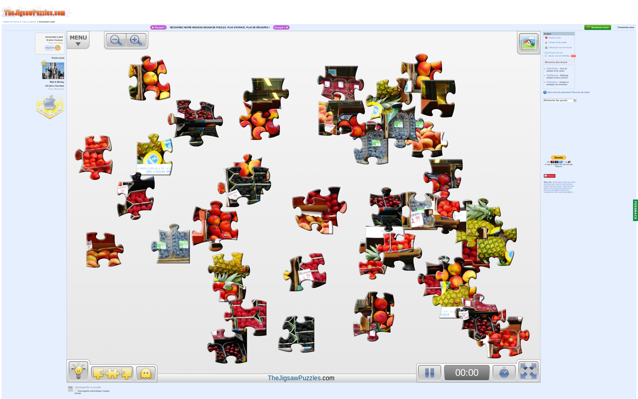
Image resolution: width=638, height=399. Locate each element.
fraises (559, 186)
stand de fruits (568, 186)
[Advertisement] (354, 12)
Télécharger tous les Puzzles (560, 48)
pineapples (555, 190)
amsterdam (557, 182)
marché (558, 184)
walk (545, 188)
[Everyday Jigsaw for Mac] (50, 106)
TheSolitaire (552, 68)
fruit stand (558, 192)
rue (569, 182)
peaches (547, 190)
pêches (570, 184)
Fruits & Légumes (29, 22)
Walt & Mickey (57, 82)
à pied (564, 182)
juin (553, 184)
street (550, 188)
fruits (564, 184)
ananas (547, 186)
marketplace (568, 192)
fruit (570, 188)
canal (573, 182)
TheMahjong (552, 75)
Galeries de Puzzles (11, 22)
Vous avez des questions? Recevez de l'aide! (568, 92)
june (560, 188)
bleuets (553, 186)
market (565, 188)
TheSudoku (551, 82)
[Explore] (52, 48)
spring (555, 188)
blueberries (564, 190)
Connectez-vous (626, 27)
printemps (548, 184)
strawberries (549, 192)
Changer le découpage (557, 42)
